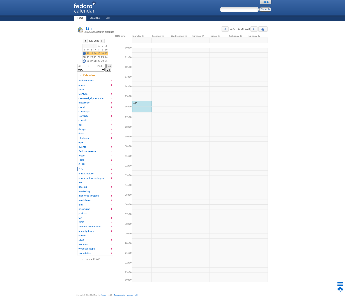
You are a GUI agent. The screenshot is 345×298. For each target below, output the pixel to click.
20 (91, 57)
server (82, 235)
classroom (84, 102)
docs (81, 133)
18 (84, 57)
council (82, 120)
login (266, 2)
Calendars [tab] (89, 75)
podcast (83, 213)
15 (99, 53)
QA (80, 217)
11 (84, 53)
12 (88, 53)
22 (99, 57)
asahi (82, 85)
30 (102, 61)
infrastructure (86, 173)
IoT (80, 182)
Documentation (119, 295)
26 (88, 61)
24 (106, 57)
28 (95, 61)
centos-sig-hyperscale (91, 98)
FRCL (82, 160)
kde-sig (83, 186)
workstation (85, 253)
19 (88, 57)
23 (102, 57)
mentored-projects (89, 195)
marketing (84, 191)
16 (102, 53)
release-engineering (90, 226)
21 (95, 57)
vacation (83, 244)
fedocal (103, 295)
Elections (84, 138)
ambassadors (86, 80)
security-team (86, 231)
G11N (82, 164)
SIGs (81, 239)
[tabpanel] (95, 166)
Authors (130, 295)
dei (80, 124)
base (81, 89)
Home (80, 18)
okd (81, 204)
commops (84, 111)
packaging (84, 208)
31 (106, 61)
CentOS (83, 93)
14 (95, 53)
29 (99, 61)
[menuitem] (95, 80)
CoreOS (83, 115)
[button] (225, 29)
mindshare (85, 200)
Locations (95, 18)
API (108, 18)
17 (106, 53)
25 (84, 61)
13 (91, 53)
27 (91, 61)
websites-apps (87, 248)
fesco (82, 155)
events (82, 146)
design (82, 129)
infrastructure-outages (91, 178)
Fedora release (87, 151)
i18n (88, 28)
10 (106, 49)
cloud (82, 107)
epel (81, 142)
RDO (81, 222)
